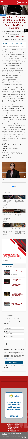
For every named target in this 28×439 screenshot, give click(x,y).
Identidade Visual (14, 427)
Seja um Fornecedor (14, 430)
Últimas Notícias (7, 266)
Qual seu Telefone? (8, 336)
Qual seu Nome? (8, 326)
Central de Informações (14, 424)
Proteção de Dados (8, 358)
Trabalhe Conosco (14, 428)
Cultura (3, 14)
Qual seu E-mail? (8, 331)
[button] (24, 176)
